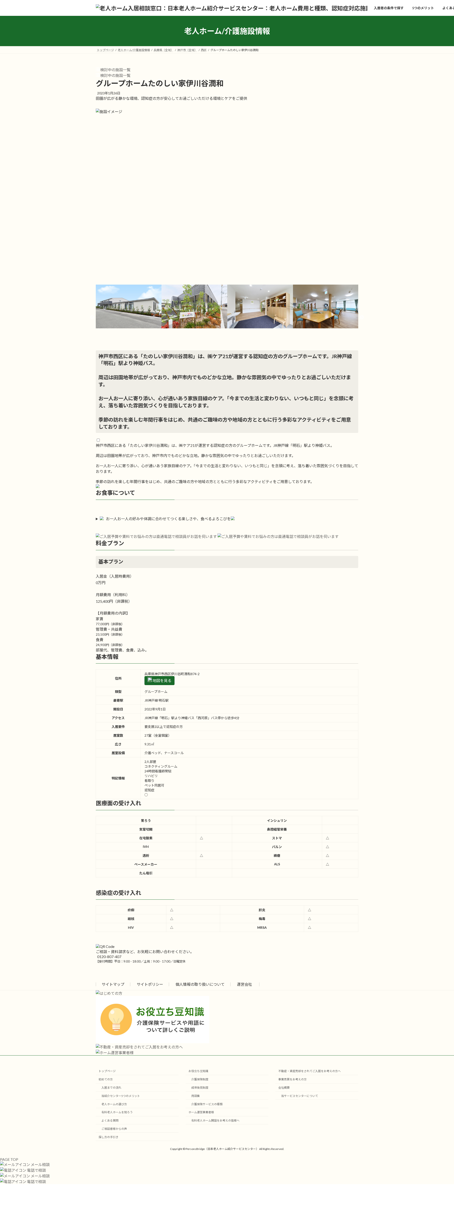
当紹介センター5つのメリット (120, 1095)
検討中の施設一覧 (115, 69)
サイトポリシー (150, 984)
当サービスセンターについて (299, 1095)
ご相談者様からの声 (114, 1129)
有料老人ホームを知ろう (117, 1112)
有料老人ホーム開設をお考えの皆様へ (215, 1120)
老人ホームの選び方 (114, 1104)
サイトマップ (113, 984)
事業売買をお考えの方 (292, 1079)
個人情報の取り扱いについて (200, 984)
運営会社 (244, 984)
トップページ (107, 1071)
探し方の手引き (108, 1137)
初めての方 (106, 1079)
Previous (92, 317)
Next (361, 317)
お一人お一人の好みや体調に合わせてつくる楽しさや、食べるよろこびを (168, 518)
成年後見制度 (199, 1087)
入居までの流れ (111, 1087)
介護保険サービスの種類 (207, 1104)
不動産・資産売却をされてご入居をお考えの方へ (309, 1071)
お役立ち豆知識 (198, 1071)
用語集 (195, 1095)
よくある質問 (109, 1120)
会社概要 (284, 1087)
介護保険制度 (199, 1079)
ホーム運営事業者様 (201, 1112)
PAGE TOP (9, 1159)
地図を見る (161, 680)
